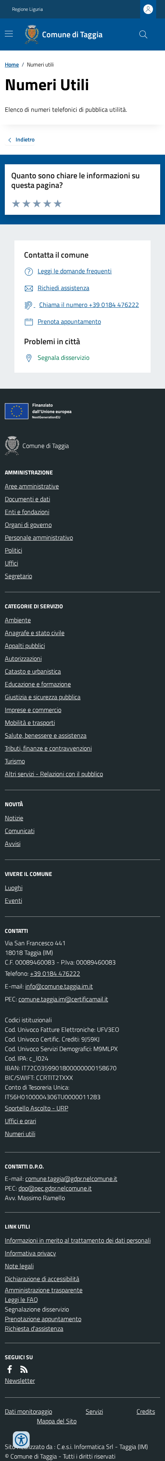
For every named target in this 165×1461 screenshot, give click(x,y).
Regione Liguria (27, 9)
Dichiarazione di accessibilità (42, 1278)
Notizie (14, 818)
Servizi (94, 1411)
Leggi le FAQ (21, 1299)
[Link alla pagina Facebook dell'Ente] (9, 1369)
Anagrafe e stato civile (34, 633)
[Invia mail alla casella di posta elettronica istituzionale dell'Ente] (59, 986)
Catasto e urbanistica (33, 671)
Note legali (19, 1266)
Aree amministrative (32, 486)
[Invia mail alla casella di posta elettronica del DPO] (71, 1178)
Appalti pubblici (25, 645)
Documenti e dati (27, 499)
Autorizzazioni (23, 658)
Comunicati (19, 830)
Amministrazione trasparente (43, 1290)
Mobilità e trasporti (30, 722)
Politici (13, 550)
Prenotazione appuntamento (43, 1319)
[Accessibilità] (21, 1439)
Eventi (13, 900)
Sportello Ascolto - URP (36, 1108)
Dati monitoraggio (28, 1411)
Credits (146, 1411)
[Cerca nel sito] (140, 34)
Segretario (18, 576)
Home (12, 64)
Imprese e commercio (33, 709)
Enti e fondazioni (27, 512)
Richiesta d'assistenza (34, 1328)
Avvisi (12, 843)
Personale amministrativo (39, 537)
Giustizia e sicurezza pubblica (42, 697)
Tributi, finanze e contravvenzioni (48, 748)
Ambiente (18, 620)
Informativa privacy (30, 1253)
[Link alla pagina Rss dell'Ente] (24, 1369)
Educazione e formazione (38, 684)
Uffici (11, 563)
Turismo (15, 761)
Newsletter (20, 1380)
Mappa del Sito (56, 1421)
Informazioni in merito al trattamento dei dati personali (78, 1240)
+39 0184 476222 (55, 973)
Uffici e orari (20, 1121)
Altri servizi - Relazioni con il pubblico (54, 774)
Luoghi (13, 887)
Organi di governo (28, 524)
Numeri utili (20, 1133)
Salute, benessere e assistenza (46, 735)
